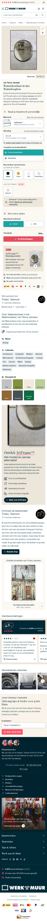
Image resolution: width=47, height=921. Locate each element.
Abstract (38, 354)
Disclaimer (32, 896)
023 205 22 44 (35, 765)
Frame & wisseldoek (15, 152)
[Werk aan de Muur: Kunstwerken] (44, 836)
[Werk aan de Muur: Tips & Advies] (44, 847)
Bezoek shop (7, 307)
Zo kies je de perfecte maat (34, 131)
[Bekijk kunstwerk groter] (43, 28)
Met (35, 224)
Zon (4, 362)
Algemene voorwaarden (19, 896)
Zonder (15, 224)
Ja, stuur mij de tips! (12, 732)
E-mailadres (7, 721)
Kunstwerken (9, 835)
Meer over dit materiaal (35, 117)
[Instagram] (10, 859)
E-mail (24, 769)
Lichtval (39, 358)
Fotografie (20, 354)
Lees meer (20, 307)
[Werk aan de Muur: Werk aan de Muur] (44, 853)
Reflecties (7, 369)
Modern (29, 354)
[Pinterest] (14, 859)
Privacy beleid (35, 900)
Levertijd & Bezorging (13, 786)
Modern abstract (9, 366)
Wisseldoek (12, 158)
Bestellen (9, 779)
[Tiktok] (24, 859)
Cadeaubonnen (11, 793)
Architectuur (8, 354)
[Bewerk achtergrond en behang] (43, 33)
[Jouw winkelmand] (43, 9)
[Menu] (3, 8)
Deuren (12, 362)
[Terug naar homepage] (15, 8)
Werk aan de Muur (11, 853)
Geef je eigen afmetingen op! (24, 143)
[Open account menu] (39, 8)
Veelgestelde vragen (13, 776)
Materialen (7, 841)
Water (20, 362)
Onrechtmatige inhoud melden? (18, 900)
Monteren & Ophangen (14, 790)
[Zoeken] (42, 15)
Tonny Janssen (13, 82)
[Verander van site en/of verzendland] (43, 2)
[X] (21, 859)
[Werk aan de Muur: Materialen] (44, 842)
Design (28, 362)
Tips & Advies (9, 847)
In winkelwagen (25, 239)
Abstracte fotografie (27, 366)
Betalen (8, 783)
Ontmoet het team (12, 826)
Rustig (5, 343)
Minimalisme (8, 358)
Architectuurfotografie (24, 358)
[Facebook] (17, 859)
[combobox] (18, 15)
